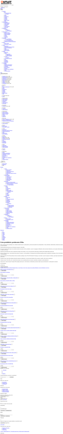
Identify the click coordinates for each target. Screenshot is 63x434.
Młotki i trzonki (6, 20)
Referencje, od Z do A (45, 267)
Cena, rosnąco (28, 267)
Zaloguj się (4, 428)
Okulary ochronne (7, 34)
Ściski (5, 14)
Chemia (3, 45)
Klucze (5, 15)
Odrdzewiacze (6, 49)
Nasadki (5, 17)
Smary (5, 48)
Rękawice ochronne (7, 33)
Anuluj (2, 9)
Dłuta (5, 21)
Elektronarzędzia (5, 77)
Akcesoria (5, 25)
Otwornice (6, 60)
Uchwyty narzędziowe (7, 38)
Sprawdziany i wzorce (7, 44)
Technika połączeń (5, 159)
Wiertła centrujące (9, 55)
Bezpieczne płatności (5, 391)
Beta (3, 231)
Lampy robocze (6, 23)
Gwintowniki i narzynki (8, 58)
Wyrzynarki (6, 27)
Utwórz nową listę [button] (6, 403)
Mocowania (4, 79)
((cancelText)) (3, 410)
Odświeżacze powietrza (8, 65)
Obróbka (3, 51)
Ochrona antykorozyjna (8, 47)
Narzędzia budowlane (7, 13)
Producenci (2, 230)
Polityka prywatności (5, 390)
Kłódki (5, 63)
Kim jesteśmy (4, 382)
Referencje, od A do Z (38, 267)
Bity (5, 12)
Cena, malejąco (32, 267)
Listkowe (7, 57)
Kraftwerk (4, 237)
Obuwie (5, 35)
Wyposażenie (4, 83)
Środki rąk (6, 37)
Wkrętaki (5, 18)
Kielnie (3, 96)
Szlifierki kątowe (7, 22)
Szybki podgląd (3, 270)
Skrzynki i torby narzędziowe (8, 69)
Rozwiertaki (4, 142)
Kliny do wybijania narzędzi (8, 40)
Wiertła (5, 53)
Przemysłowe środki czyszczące (9, 46)
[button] (2, 7)
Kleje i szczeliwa (7, 50)
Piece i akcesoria (6, 67)
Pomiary (3, 42)
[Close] (0, 407)
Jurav (3, 235)
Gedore (3, 234)
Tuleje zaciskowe (9, 39)
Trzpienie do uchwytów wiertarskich (10, 41)
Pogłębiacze (6, 61)
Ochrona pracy (4, 31)
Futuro (3, 233)
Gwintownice (6, 24)
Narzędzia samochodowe (8, 64)
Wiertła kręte (4, 145)
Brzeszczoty (6, 52)
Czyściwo (5, 36)
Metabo (3, 239)
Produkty (1, 167)
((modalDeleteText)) (8, 410)
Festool (3, 232)
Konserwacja (4, 129)
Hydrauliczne (6, 16)
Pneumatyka (4, 28)
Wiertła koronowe (5, 146)
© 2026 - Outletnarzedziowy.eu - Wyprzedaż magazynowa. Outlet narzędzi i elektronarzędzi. (14, 431)
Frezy (5, 59)
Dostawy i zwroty (5, 389)
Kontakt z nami (4, 383)
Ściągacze (5, 68)
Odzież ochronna (7, 32)
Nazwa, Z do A (23, 267)
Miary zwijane (6, 43)
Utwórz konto (4, 429)
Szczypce (5, 19)
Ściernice (5, 56)
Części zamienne (7, 26)
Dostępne (4, 266)
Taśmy (3, 158)
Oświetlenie (6, 66)
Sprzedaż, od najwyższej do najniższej (6, 267)
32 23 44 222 (5, 399)
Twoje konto (2, 424)
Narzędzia (4, 11)
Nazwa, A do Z (18, 267)
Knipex (3, 236)
